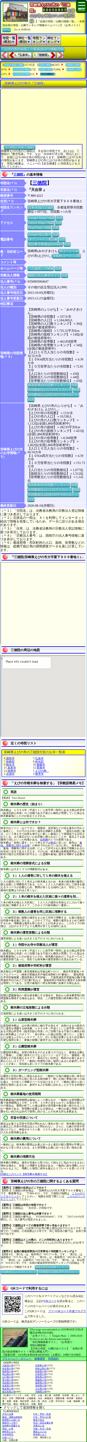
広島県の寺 (40, 1374)
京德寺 (10, 773)
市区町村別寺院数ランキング (49, 484)
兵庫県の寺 (40, 1365)
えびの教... (42, 770)
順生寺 (10, 764)
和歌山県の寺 (42, 1368)
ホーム (7, 29)
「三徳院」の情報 (41, 268)
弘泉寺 (39, 758)
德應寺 (11, 770)
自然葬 (44, 839)
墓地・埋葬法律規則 (12, 1417)
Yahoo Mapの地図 (41, 222)
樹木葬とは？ (40, 1434)
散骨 (53, 842)
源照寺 (10, 758)
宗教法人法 (38, 1425)
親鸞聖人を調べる (11, 1420)
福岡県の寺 (40, 1383)
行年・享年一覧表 (42, 1414)
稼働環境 (39, 1358)
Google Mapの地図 (41, 217)
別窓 (59, 217)
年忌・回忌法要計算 (43, 1423)
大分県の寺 (40, 1389)
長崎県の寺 (40, 1385)
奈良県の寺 (7, 1368)
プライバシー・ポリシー (17, 1358)
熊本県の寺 (7, 1389)
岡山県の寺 (7, 1374)
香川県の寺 (7, 1380)
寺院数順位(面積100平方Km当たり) (53, 394)
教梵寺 (39, 773)
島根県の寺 (40, 1371)
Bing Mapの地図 (39, 227)
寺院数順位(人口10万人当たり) (50, 389)
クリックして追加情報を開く (24, 1407)
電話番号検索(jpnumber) (45, 244)
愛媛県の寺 (40, 1380)
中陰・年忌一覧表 (42, 1428)
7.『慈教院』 (42, 55)
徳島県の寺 (40, 1377)
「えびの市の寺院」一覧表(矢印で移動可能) (32, 49)
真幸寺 (11, 767)
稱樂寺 (41, 764)
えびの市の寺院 (21, 74)
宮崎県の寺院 (74, 69)
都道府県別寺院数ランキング (49, 385)
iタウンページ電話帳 (43, 239)
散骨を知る (38, 1420)
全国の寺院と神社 (13, 65)
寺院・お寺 (7, 1428)
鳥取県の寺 (7, 1371)
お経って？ (7, 1437)
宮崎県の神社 (73, 65)
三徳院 (18, 174)
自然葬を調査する (11, 1425)
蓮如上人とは (40, 1431)
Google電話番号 (39, 234)
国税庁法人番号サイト (44, 275)
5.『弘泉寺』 (22, 55)
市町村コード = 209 (66, 255)
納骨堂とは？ (9, 1431)
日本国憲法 (7, 1434)
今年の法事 (7, 1414)
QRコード (50, 1301)
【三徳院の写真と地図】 (19, 147)
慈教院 (10, 761)
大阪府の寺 (7, 1365)
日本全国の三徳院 (41, 207)
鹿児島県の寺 (9, 1391)
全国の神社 (45, 65)
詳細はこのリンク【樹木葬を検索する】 (24, 1174)
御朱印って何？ (10, 1423)
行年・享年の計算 (42, 1417)
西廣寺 (41, 767)
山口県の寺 (7, 1377)
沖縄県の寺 (40, 1391)
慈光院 (39, 761)
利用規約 (53, 1358)
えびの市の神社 (21, 69)
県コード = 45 (69, 251)
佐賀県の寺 (7, 1385)
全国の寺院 (46, 69)
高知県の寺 (7, 1383)
